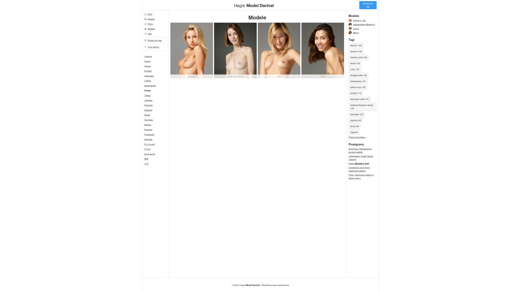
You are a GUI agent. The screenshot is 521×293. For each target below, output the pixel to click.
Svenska (148, 119)
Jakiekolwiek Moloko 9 (364, 24)
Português (149, 134)
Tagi (150, 33)
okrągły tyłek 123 (358, 75)
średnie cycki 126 (358, 57)
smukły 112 (355, 93)
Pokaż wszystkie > (357, 137)
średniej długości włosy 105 (361, 106)
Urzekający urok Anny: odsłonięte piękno (359, 169)
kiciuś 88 (354, 126)
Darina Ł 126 (359, 20)
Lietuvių (148, 56)
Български (149, 154)
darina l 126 (356, 45)
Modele (151, 28)
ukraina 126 (356, 51)
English (148, 71)
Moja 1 (356, 32)
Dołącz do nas (368, 5)
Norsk (147, 115)
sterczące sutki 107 (359, 99)
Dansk (147, 66)
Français (148, 105)
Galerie (151, 19)
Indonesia (149, 75)
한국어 (147, 149)
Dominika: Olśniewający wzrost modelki (360, 150)
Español (148, 129)
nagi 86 (354, 132)
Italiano (147, 124)
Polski (147, 90)
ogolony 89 (355, 120)
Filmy (150, 24)
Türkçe (147, 95)
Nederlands (150, 85)
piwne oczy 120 (357, 87)
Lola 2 (356, 28)
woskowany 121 (358, 81)
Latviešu (148, 100)
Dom (150, 14)
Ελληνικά (149, 144)
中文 (146, 163)
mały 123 (354, 69)
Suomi (147, 61)
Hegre (254, 5)
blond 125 (355, 63)
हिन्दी (146, 158)
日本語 (147, 80)
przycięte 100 (356, 114)
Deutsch (148, 110)
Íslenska (148, 139)
